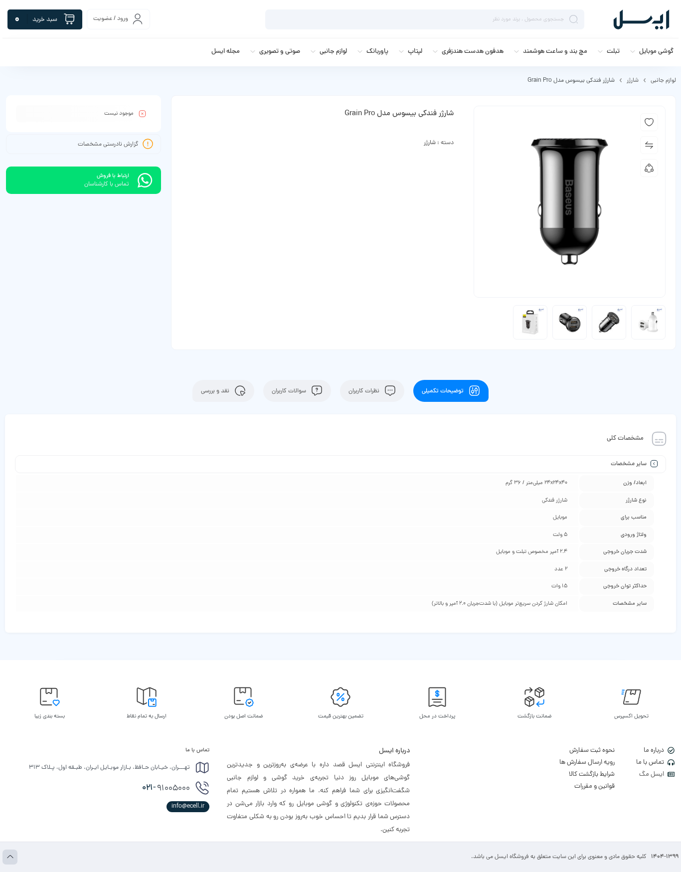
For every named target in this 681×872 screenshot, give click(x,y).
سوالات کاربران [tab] (290, 390)
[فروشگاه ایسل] (641, 19)
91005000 (166, 788)
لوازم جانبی (663, 80)
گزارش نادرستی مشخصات (108, 144)
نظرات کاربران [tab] (364, 390)
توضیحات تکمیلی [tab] (443, 390)
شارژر (633, 80)
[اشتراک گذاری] (649, 168)
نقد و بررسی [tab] (216, 390)
